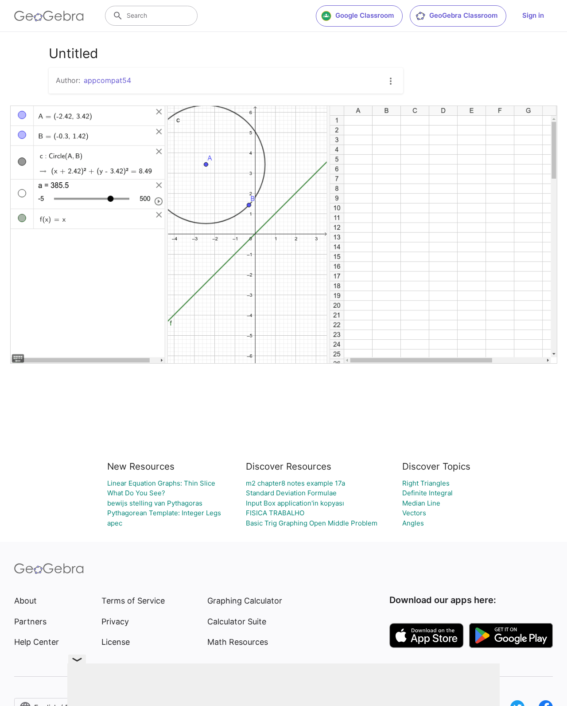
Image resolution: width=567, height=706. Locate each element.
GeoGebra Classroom (463, 15)
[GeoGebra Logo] (49, 16)
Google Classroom (364, 15)
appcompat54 (107, 80)
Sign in (533, 15)
